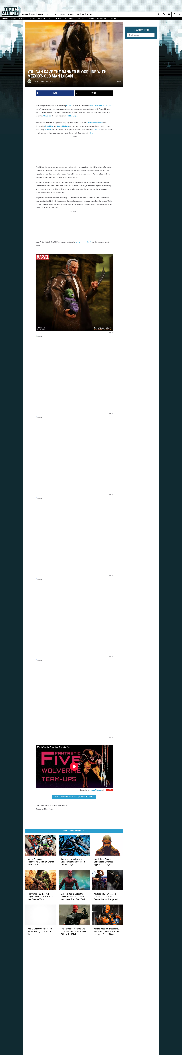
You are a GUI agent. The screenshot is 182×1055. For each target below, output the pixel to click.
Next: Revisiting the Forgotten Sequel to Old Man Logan (74, 797)
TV (83, 14)
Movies (89, 14)
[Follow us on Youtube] (168, 14)
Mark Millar (49, 126)
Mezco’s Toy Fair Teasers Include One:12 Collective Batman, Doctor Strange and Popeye (106, 897)
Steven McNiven (63, 126)
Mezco (68, 106)
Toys (54, 14)
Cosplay (13, 18)
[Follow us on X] (179, 14)
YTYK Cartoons (69, 18)
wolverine (63, 805)
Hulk (91, 133)
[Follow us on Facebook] (174, 14)
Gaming (62, 14)
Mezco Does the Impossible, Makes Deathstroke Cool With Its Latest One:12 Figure (106, 931)
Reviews (21, 18)
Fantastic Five (101, 18)
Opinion (25, 14)
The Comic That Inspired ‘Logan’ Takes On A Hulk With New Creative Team (40, 897)
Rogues (91, 18)
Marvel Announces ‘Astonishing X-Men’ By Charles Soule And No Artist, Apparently (40, 862)
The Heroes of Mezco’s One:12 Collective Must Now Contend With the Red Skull (74, 931)
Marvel (71, 14)
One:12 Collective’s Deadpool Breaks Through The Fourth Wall (39, 931)
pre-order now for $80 (84, 242)
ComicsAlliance (95, 790)
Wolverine (47, 116)
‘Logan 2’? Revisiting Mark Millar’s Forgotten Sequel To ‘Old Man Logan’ (73, 862)
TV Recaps (31, 18)
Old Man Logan (71, 116)
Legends (97, 129)
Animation (41, 18)
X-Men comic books (95, 123)
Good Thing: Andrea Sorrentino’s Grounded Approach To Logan (103, 862)
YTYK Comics (82, 18)
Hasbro (48, 129)
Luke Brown (35, 81)
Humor (40, 14)
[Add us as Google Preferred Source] (163, 14)
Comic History (114, 18)
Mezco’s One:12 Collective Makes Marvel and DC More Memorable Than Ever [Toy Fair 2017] (74, 897)
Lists (49, 18)
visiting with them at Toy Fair (99, 106)
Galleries (58, 18)
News (33, 14)
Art (48, 14)
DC (78, 14)
